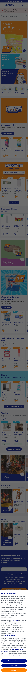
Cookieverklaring (9, 635)
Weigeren (14, 665)
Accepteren (14, 670)
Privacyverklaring (14, 655)
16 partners (14, 620)
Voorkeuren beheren (14, 661)
